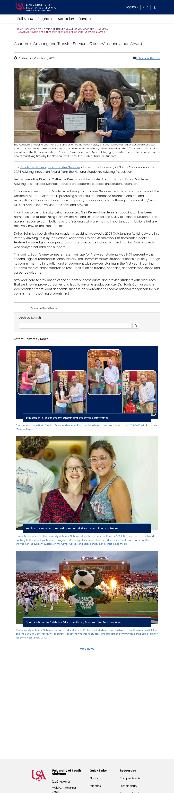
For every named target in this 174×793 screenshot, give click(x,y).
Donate (85, 19)
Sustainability (128, 786)
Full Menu (25, 19)
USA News (102, 29)
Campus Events (130, 778)
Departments (33, 29)
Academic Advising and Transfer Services (50, 167)
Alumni (94, 778)
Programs (45, 19)
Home (19, 29)
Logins (131, 7)
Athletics (95, 786)
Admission (66, 19)
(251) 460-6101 (61, 782)
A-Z (145, 7)
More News (87, 649)
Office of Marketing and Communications (69, 29)
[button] (155, 7)
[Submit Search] (135, 326)
